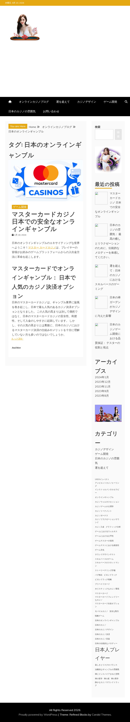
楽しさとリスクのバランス (106, 665)
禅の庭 (107, 678)
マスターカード (101, 593)
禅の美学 (114, 678)
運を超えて (63, 101)
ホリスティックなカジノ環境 (107, 589)
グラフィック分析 (113, 527)
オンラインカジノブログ (34, 101)
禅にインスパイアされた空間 (107, 674)
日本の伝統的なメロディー (106, 643)
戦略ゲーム (99, 616)
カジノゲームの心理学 (104, 506)
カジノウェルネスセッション (107, 502)
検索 (97, 127)
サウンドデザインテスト (105, 554)
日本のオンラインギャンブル (107, 620)
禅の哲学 (98, 678)
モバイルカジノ (101, 611)
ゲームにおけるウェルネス (106, 531)
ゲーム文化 (99, 550)
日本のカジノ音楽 (102, 639)
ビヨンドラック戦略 (103, 579)
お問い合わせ (51, 111)
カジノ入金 (99, 527)
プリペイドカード (102, 584)
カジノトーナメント (103, 511)
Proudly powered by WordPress (38, 714)
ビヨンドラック (110, 575)
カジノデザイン (86, 101)
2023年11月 (103, 386)
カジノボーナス (101, 515)
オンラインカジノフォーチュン (22, 62)
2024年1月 (102, 377)
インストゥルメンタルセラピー (107, 491)
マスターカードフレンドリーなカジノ (107, 598)
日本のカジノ (100, 625)
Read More (16, 348)
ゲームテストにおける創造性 (107, 545)
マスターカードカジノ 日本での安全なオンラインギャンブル (44, 221)
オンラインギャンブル (104, 497)
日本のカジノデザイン (104, 629)
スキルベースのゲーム (104, 559)
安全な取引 (114, 611)
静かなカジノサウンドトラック (107, 683)
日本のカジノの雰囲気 (22, 111)
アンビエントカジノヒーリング (107, 484)
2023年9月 (102, 391)
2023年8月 (102, 395)
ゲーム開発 (110, 101)
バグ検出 (98, 575)
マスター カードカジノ (42, 247)
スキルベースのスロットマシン (107, 564)
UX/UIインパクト (102, 479)
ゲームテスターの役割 (104, 541)
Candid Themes (101, 714)
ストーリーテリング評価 (105, 570)
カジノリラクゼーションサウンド (107, 520)
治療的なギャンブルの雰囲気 (107, 669)
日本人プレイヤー (107, 653)
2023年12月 (103, 381)
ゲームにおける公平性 (104, 536)
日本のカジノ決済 (102, 634)
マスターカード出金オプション (107, 605)
